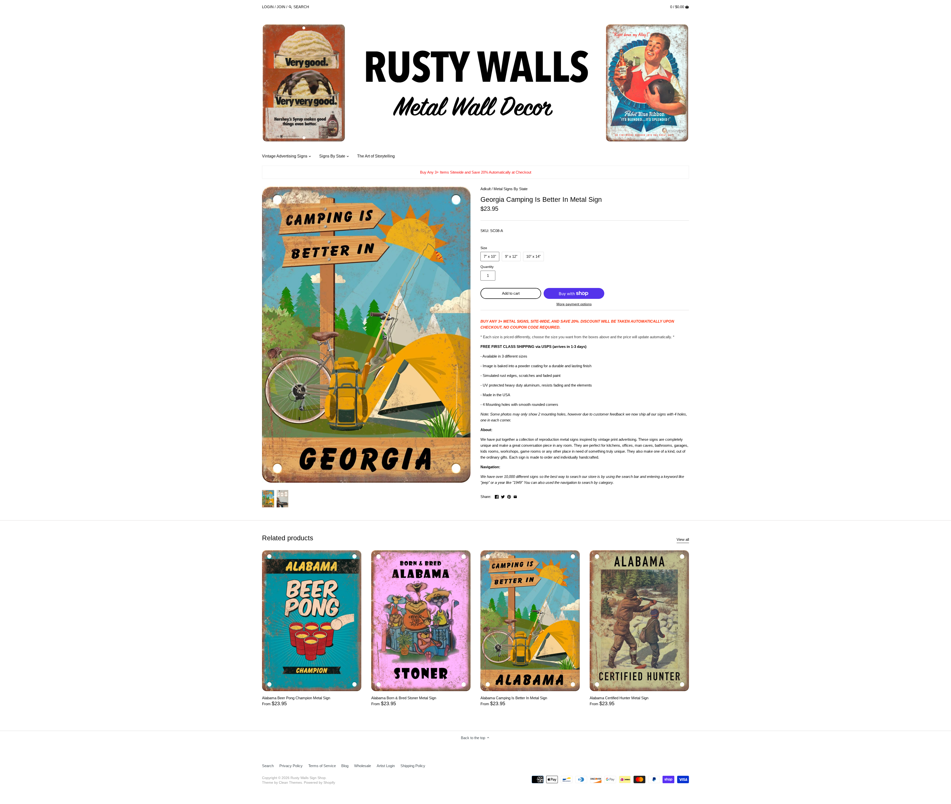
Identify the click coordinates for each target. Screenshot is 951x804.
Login (268, 7)
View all (683, 539)
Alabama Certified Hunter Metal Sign (619, 698)
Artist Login (386, 766)
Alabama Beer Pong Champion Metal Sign (296, 698)
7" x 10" (490, 256)
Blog (344, 766)
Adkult (485, 189)
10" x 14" (533, 256)
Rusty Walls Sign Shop (308, 778)
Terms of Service (322, 766)
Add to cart (511, 293)
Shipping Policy (412, 766)
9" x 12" (511, 256)
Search (268, 766)
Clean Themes (290, 782)
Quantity (487, 267)
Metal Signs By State (511, 189)
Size (483, 248)
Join (281, 7)
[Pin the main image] (509, 496)
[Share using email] (515, 496)
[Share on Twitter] (503, 496)
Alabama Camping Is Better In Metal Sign (513, 698)
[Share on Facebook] (497, 496)
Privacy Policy (291, 766)
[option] (268, 498)
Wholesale (362, 766)
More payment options (574, 304)
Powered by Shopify (319, 782)
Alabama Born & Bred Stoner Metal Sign (403, 698)
